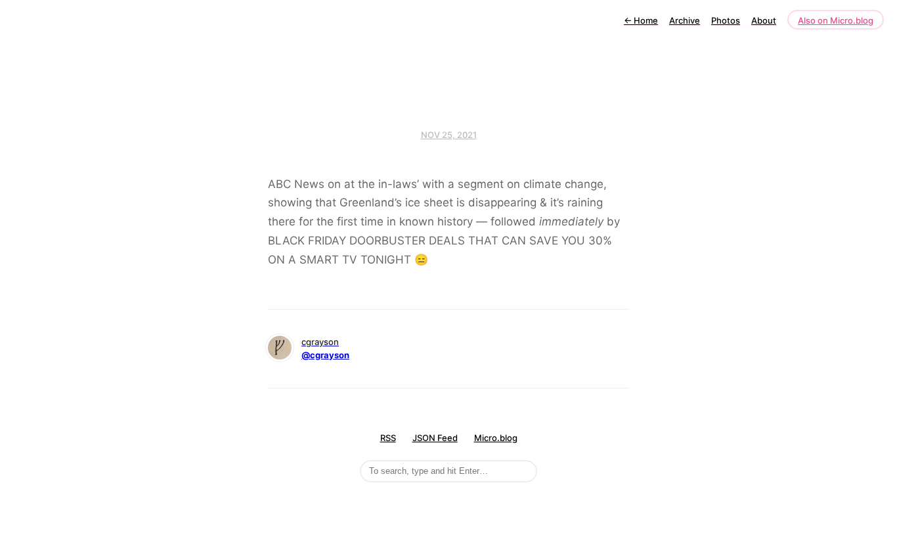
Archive (684, 20)
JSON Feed (435, 437)
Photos (725, 20)
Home (641, 20)
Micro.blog (495, 437)
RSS (388, 437)
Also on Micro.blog (835, 20)
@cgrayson (325, 355)
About (763, 20)
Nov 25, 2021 (449, 134)
